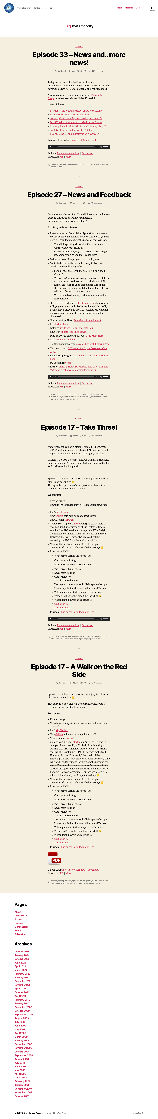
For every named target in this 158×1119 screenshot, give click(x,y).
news (91, 164)
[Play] (51, 147)
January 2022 (22, 977)
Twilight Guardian (84, 303)
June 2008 (20, 1066)
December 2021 (23, 981)
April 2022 (20, 966)
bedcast (54, 636)
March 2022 (21, 970)
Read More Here (94, 335)
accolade (54, 394)
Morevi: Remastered (85, 370)
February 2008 (23, 1081)
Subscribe (129, 8)
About (119, 8)
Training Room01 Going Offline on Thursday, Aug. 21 (78, 126)
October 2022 (22, 959)
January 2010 (22, 1003)
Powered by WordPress (56, 1113)
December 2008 (23, 1044)
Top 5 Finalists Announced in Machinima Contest (76, 122)
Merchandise (22, 926)
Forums (69, 519)
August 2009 (22, 1018)
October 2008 (22, 1051)
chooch (63, 71)
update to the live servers (74, 332)
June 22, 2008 (79, 203)
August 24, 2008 (79, 71)
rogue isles (68, 639)
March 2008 (21, 1077)
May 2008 (20, 1070)
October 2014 (22, 992)
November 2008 (23, 1048)
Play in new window (68, 153)
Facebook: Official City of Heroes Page (70, 114)
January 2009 (22, 1040)
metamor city (73, 164)
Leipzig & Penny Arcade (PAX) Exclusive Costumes (76, 110)
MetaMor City (86, 612)
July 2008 (20, 1062)
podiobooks (96, 397)
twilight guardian (72, 399)
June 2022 (20, 962)
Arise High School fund (83, 140)
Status (18, 930)
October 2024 (22, 951)
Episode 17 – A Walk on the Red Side (79, 670)
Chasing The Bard (68, 366)
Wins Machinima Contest (87, 320)
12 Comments (97, 71)
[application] (79, 147)
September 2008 (24, 1055)
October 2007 (22, 1096)
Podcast (79, 46)
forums (82, 636)
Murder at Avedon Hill (91, 366)
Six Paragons (61, 603)
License (139, 8)
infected (98, 636)
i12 (93, 636)
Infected (76, 523)
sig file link (62, 512)
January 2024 (22, 955)
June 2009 (20, 1025)
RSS (61, 156)
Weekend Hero (62, 607)
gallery (88, 636)
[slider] (106, 147)
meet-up (99, 394)
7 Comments (97, 436)
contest (76, 394)
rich (62, 639)
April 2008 (20, 1074)
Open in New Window (73, 869)
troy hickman (60, 399)
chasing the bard (65, 394)
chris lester (55, 164)
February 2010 (22, 999)
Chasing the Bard (69, 612)
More (68, 156)
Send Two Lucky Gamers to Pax (76, 328)
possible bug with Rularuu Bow (92, 344)
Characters (21, 915)
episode (63, 164)
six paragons (89, 639)
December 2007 (23, 1088)
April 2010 (20, 996)
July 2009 (20, 1022)
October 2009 (22, 1011)
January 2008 (22, 1085)
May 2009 (20, 1029)
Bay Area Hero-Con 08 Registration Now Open (74, 134)
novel (96, 164)
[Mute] (101, 147)
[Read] (79, 859)
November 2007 (23, 1092)
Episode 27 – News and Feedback (79, 194)
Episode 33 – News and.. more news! (79, 58)
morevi (65, 397)
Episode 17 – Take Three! (79, 427)
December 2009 (23, 1007)
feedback (91, 394)
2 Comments (97, 683)
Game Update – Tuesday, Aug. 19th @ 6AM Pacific (76, 118)
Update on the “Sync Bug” (63, 339)
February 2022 (22, 973)
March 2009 (21, 1037)
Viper (68, 362)
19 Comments (96, 203)
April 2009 (20, 1033)
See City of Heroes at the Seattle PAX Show (72, 130)
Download (87, 153)
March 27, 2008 (79, 436)
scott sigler (78, 639)
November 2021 (23, 985)
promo (59, 167)
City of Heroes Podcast (32, 1113)
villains (97, 639)
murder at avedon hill (77, 397)
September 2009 (24, 1014)
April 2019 (20, 988)
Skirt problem (61, 324)
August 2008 (22, 1059)
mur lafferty (83, 164)
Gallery (59, 516)
